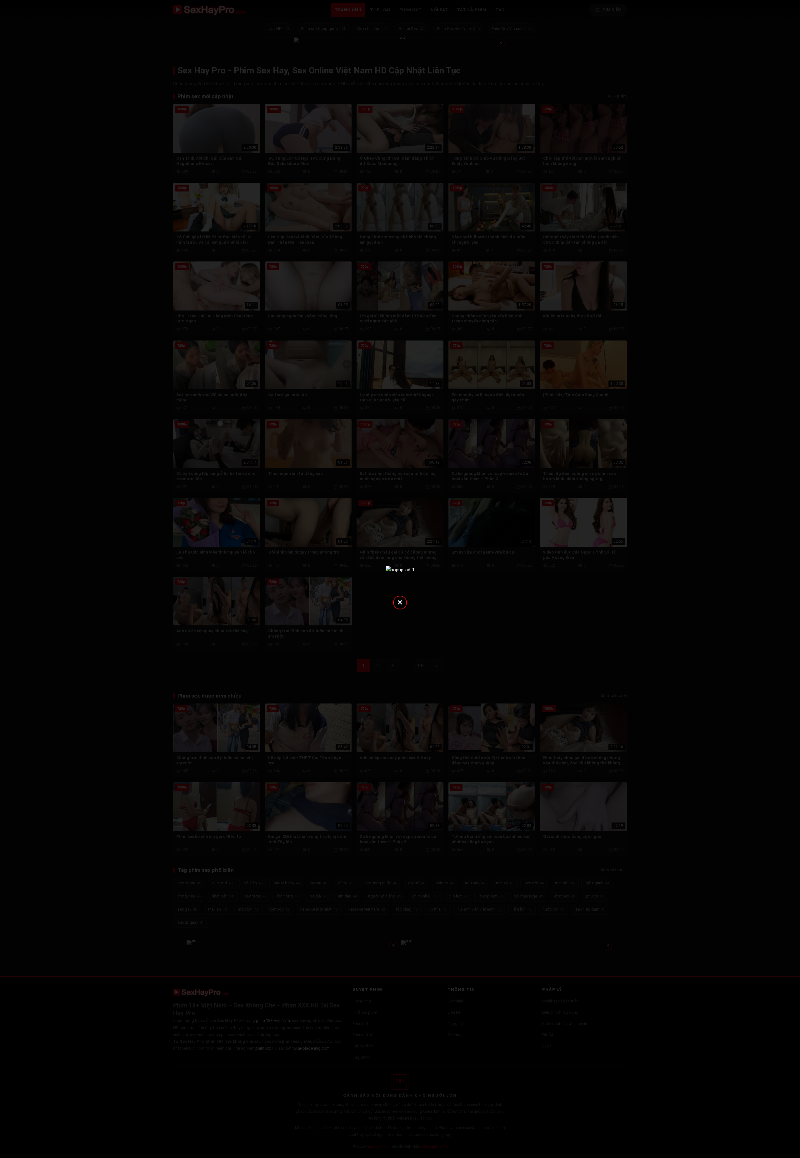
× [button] (400, 602)
